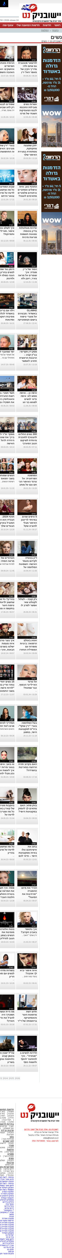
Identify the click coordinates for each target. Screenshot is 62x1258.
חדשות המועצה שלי (28, 25)
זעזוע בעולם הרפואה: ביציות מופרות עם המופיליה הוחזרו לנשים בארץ (28, 646)
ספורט (10, 1154)
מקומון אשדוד (8, 1233)
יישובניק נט (55, 41)
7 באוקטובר (8, 1210)
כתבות (55, 30)
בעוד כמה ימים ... (29, 976)
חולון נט (10, 1249)
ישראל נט (9, 1235)
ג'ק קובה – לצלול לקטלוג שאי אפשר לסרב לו (27, 602)
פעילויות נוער (8, 1139)
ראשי (57, 25)
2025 (11, 1078)
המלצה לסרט (8, 1191)
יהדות (11, 1173)
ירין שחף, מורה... (7, 110)
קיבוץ (11, 1216)
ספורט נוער (9, 1156)
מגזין (11, 1145)
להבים (11, 1115)
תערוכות (10, 1134)
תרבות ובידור (7, 1130)
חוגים (11, 1143)
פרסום (11, 1251)
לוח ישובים (8, 1141)
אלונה (11, 1122)
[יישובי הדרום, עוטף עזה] (40, 22)
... (13, 154)
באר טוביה (9, 1171)
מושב (11, 1214)
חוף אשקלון (9, 1128)
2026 (17, 1078)
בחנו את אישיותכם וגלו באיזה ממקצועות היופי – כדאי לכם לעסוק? (28, 852)
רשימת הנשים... (7, 481)
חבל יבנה (6, 1120)
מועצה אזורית (8, 1218)
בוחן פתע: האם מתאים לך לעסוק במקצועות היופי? (27, 808)
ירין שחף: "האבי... (29, 935)
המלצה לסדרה (7, 1194)
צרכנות (10, 1162)
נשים (44, 41)
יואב (12, 1126)
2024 (5, 1078)
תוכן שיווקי (9, 1164)
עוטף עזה (8, 25)
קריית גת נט (9, 1247)
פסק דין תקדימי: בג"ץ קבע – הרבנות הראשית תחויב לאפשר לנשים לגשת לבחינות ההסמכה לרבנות (27, 361)
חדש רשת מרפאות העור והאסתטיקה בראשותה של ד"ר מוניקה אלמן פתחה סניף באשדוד (27, 1020)
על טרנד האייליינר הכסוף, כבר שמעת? (28, 684)
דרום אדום (9, 1169)
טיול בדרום (9, 1206)
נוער (11, 1136)
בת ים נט (10, 1237)
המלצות (45, 30)
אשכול (11, 1111)
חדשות (47, 25)
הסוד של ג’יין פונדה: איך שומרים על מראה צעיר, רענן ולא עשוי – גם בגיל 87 (27, 275)
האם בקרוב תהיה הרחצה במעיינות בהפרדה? (27, 767)
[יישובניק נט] (38, 1122)
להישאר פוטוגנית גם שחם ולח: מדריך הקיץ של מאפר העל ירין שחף (27, 69)
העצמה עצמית (7, 1198)
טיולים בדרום (8, 1202)
